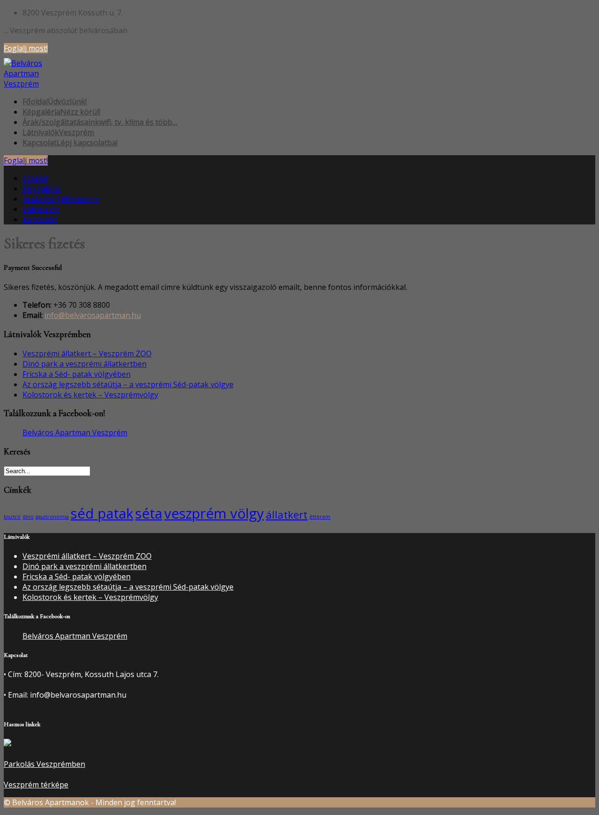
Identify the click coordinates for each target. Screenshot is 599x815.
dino (28, 516)
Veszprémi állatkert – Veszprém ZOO (87, 353)
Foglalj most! (26, 48)
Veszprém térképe (36, 784)
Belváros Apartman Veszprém (74, 432)
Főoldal (35, 178)
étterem (319, 516)
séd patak (102, 513)
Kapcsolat (39, 219)
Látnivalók (40, 209)
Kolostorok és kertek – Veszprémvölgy (90, 394)
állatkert (286, 514)
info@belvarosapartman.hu (92, 315)
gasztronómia (52, 516)
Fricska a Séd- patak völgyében (76, 374)
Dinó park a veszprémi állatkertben (84, 364)
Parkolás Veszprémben (44, 764)
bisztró (12, 516)
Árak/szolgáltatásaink (60, 199)
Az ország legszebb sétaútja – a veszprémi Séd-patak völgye (128, 384)
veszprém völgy (214, 513)
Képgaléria (41, 188)
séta (148, 513)
